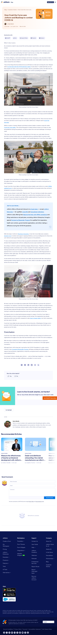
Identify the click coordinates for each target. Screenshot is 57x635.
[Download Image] (50, 103)
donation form (7, 236)
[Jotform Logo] (5, 2)
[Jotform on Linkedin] (9, 633)
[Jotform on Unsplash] (28, 633)
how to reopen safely (35, 318)
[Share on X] (21, 365)
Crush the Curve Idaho (10, 127)
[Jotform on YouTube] (23, 633)
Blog (12, 2)
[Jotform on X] (7, 633)
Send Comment (49, 497)
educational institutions (37, 212)
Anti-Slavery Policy (47, 629)
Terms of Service (39, 501)
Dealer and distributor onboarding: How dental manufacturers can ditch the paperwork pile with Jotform (35, 458)
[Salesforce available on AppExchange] (9, 599)
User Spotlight (9, 410)
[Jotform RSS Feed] (17, 633)
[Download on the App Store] (9, 594)
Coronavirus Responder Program (20, 220)
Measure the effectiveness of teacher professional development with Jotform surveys (11, 458)
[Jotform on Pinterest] (20, 633)
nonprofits (25, 212)
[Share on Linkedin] (28, 365)
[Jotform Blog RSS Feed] (38, 365)
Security (25, 629)
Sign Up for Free (50, 2)
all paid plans (34, 209)
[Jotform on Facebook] (4, 633)
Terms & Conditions (8, 629)
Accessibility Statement (35, 629)
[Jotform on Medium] (12, 633)
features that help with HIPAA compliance (35, 214)
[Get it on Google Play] (9, 590)
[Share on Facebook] (25, 365)
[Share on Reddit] (31, 365)
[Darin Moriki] (5, 24)
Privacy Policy (31, 501)
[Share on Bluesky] (35, 365)
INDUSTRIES (4, 453)
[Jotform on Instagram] (25, 633)
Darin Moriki (11, 24)
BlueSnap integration (23, 234)
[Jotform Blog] (15, 633)
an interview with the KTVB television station (19, 66)
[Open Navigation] (55, 2)
